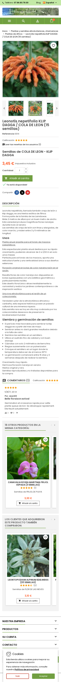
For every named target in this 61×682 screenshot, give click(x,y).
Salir (17, 676)
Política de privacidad (27, 669)
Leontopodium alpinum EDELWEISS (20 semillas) (28, 581)
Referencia (8, 133)
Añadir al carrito (17, 178)
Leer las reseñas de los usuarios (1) (23, 144)
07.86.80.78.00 (21, 2)
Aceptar (43, 676)
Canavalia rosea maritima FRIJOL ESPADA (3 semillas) (28, 483)
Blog (38, 2)
